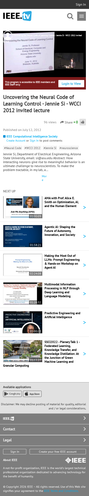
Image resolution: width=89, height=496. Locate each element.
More (44, 178)
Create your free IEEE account (58, 452)
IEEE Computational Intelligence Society (32, 136)
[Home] (17, 16)
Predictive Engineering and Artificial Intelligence (62, 315)
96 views (50, 122)
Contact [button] (9, 429)
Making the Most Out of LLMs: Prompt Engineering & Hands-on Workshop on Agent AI (62, 261)
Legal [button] (7, 440)
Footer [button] (8, 418)
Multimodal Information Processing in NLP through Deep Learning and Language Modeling (61, 290)
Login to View (71, 83)
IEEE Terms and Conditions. (61, 491)
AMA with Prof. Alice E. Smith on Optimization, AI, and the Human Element (61, 202)
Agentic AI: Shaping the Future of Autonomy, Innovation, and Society (59, 231)
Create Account (15, 140)
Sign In (81, 4)
